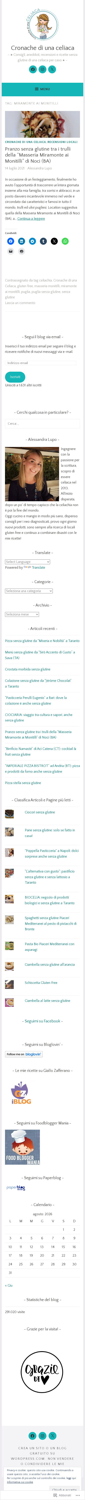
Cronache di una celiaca (42, 48)
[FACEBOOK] (32, 1436)
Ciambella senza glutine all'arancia (50, 965)
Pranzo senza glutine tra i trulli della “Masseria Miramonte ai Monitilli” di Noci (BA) (38, 155)
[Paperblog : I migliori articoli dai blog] (16, 1190)
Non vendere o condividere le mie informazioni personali (45, 1464)
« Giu (8, 1285)
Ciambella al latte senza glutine (47, 1001)
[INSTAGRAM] (42, 1436)
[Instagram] (42, 69)
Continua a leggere (31, 219)
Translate (38, 568)
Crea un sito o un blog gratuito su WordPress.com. (39, 1453)
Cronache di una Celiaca (25, 142)
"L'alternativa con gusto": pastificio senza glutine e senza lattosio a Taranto (50, 877)
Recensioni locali (63, 142)
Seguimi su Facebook (42, 1021)
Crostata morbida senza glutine (27, 669)
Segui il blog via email (43, 337)
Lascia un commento (20, 303)
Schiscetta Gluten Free (41, 983)
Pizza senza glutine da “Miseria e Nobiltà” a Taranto (42, 641)
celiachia (45, 280)
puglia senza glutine (46, 292)
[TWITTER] (52, 1436)
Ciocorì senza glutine (40, 812)
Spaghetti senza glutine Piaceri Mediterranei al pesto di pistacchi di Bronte (50, 923)
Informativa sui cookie (20, 1482)
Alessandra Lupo (39, 168)
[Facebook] (33, 69)
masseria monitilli (47, 286)
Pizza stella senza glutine (23, 783)
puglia (25, 292)
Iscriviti (15, 377)
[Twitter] (52, 69)
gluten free (25, 286)
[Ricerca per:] (42, 424)
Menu (45, 89)
